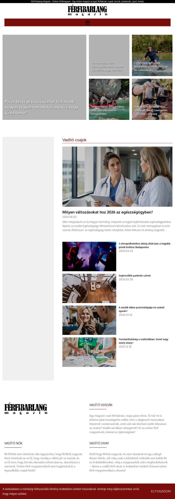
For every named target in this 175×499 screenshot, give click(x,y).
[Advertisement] (28, 158)
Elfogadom (161, 491)
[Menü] (87, 22)
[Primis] (87, 16)
